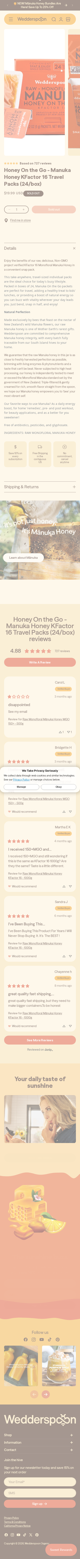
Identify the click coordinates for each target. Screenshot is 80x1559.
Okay (59, 786)
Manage (21, 786)
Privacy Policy (21, 779)
